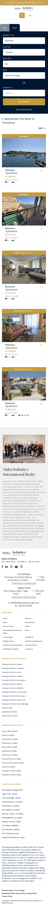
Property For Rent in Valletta (12, 676)
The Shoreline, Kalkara (11, 829)
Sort (40, 128)
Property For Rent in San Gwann (14, 680)
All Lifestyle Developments (12, 790)
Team (5, 622)
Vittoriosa (10, 170)
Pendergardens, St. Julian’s (12, 817)
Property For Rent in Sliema (12, 664)
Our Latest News (8, 561)
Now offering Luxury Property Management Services (24, 3)
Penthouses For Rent (9, 716)
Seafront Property (8, 767)
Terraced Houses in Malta (11, 759)
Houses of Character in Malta (13, 763)
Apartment (11, 172)
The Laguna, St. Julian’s (11, 810)
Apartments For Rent (9, 712)
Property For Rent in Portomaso (13, 696)
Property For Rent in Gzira (11, 672)
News (27, 630)
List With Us (22, 561)
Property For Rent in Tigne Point (13, 700)
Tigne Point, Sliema (9, 794)
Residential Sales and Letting (13, 893)
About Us (28, 618)
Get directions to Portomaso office (24, 583)
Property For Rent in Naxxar (12, 684)
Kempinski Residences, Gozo (13, 837)
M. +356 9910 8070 (23, 605)
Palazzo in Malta (8, 735)
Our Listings (19, 890)
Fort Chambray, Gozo (10, 833)
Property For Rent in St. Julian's (13, 668)
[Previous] (5, 154)
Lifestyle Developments (34, 641)
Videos (27, 626)
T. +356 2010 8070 (38, 592)
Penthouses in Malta (9, 743)
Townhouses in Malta (10, 739)
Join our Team (34, 561)
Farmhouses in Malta (9, 755)
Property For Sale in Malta (11, 775)
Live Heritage (8, 637)
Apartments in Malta (9, 751)
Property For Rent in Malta (11, 771)
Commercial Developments (13, 645)
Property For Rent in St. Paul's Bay (14, 692)
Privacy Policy (31, 893)
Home (5, 618)
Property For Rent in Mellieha (12, 688)
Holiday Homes (8, 641)
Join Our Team (8, 626)
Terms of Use (7, 896)
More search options (24, 109)
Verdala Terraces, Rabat (11, 821)
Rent (14, 27)
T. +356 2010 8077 (40, 578)
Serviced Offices (31, 645)
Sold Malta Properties (11, 649)
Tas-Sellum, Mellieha (10, 825)
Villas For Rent (7, 708)
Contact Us (29, 649)
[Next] (43, 154)
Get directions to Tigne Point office (24, 597)
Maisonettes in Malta (9, 747)
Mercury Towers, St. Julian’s (13, 813)
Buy (5, 27)
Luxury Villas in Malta (9, 731)
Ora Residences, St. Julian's (12, 802)
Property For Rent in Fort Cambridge (15, 704)
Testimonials (29, 622)
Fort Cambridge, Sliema (11, 798)
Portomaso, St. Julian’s (11, 806)
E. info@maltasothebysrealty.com (23, 602)
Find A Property (8, 890)
